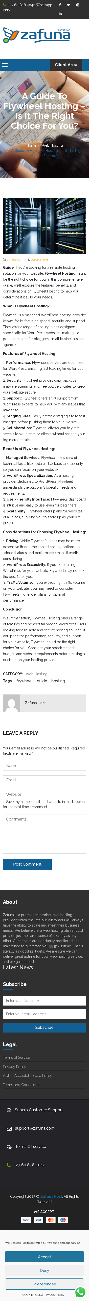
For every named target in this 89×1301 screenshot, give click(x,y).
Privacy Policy (55, 1295)
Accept (44, 1257)
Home (31, 145)
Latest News (18, 967)
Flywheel (25, 681)
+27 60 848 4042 (29, 1165)
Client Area (66, 64)
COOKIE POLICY (33, 1295)
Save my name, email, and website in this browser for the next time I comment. (44, 804)
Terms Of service (30, 1146)
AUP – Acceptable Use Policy (27, 1075)
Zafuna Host (39, 260)
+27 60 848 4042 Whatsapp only (27, 7)
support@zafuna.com (35, 1128)
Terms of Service (16, 1057)
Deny (44, 1270)
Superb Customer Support (39, 1110)
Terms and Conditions (21, 1085)
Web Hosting (52, 145)
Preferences (44, 1284)
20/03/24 (14, 260)
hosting (58, 681)
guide (42, 681)
